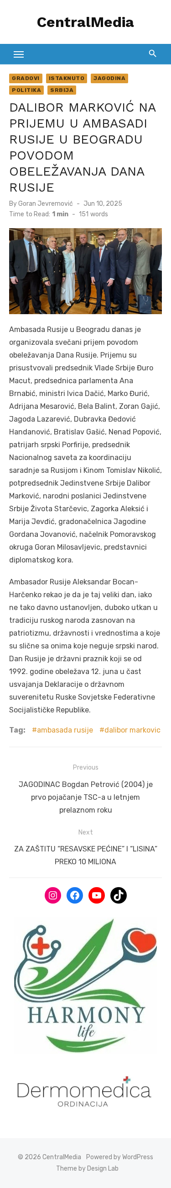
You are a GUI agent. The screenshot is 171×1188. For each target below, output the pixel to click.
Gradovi (26, 78)
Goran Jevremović (45, 204)
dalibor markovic (132, 730)
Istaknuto (67, 78)
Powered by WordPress (119, 1157)
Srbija (61, 90)
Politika (26, 90)
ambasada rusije (65, 730)
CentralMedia (85, 22)
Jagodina (109, 78)
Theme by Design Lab (87, 1168)
